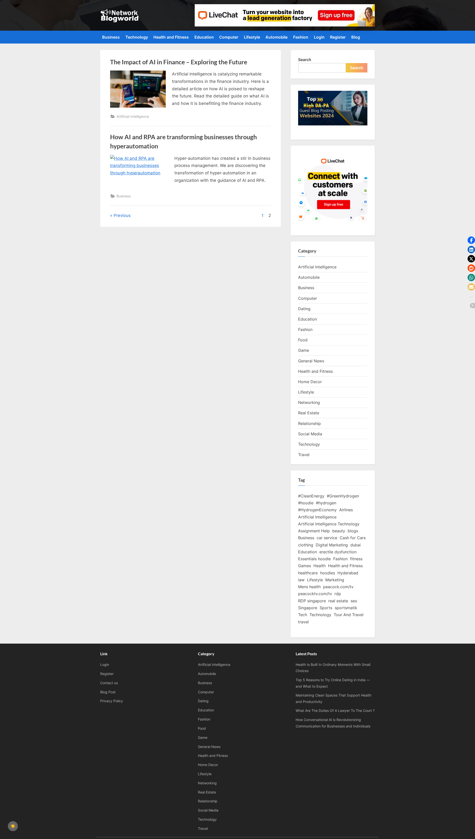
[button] (471, 240)
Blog (355, 37)
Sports (326, 607)
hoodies (327, 572)
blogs (353, 530)
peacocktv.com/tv (315, 593)
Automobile (276, 37)
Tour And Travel (348, 614)
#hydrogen (326, 502)
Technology (136, 37)
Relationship (309, 423)
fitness (356, 558)
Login (319, 37)
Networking (309, 402)
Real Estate (308, 412)
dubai (355, 544)
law (301, 579)
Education (204, 37)
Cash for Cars (353, 537)
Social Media (310, 433)
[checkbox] (13, 826)
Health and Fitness (171, 37)
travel (303, 621)
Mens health (309, 586)
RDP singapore (312, 600)
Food (303, 339)
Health (319, 565)
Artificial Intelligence (133, 116)
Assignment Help (314, 530)
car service (327, 537)
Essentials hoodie (314, 558)
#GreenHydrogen (343, 495)
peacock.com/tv (338, 586)
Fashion (300, 37)
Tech (302, 614)
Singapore (307, 607)
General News (311, 360)
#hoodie (305, 502)
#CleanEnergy (311, 495)
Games (304, 565)
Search (304, 59)
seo (354, 600)
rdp (337, 593)
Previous (122, 215)
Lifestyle (252, 37)
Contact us (109, 683)
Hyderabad (347, 572)
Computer (228, 37)
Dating (304, 308)
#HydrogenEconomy (317, 509)
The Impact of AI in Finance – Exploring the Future (178, 62)
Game (303, 350)
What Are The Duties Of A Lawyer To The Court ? (335, 710)
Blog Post (108, 692)
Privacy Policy (111, 701)
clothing (305, 544)
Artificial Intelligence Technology (328, 523)
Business (111, 37)
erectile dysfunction (337, 551)
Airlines (346, 509)
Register (338, 37)
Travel (303, 454)
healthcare (308, 572)
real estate (338, 600)
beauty (338, 530)
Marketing (334, 579)
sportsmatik (346, 607)
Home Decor (310, 381)
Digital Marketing (332, 544)
